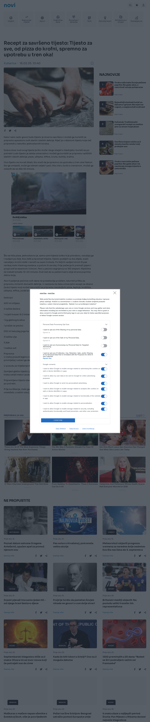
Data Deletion (61, 429)
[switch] (104, 329)
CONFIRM (58, 420)
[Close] (115, 293)
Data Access (74, 429)
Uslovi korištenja (88, 429)
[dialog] (75, 361)
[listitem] (75, 324)
